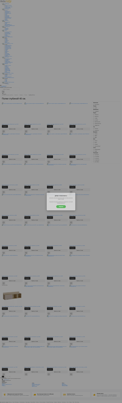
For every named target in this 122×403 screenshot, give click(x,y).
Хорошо (61, 206)
